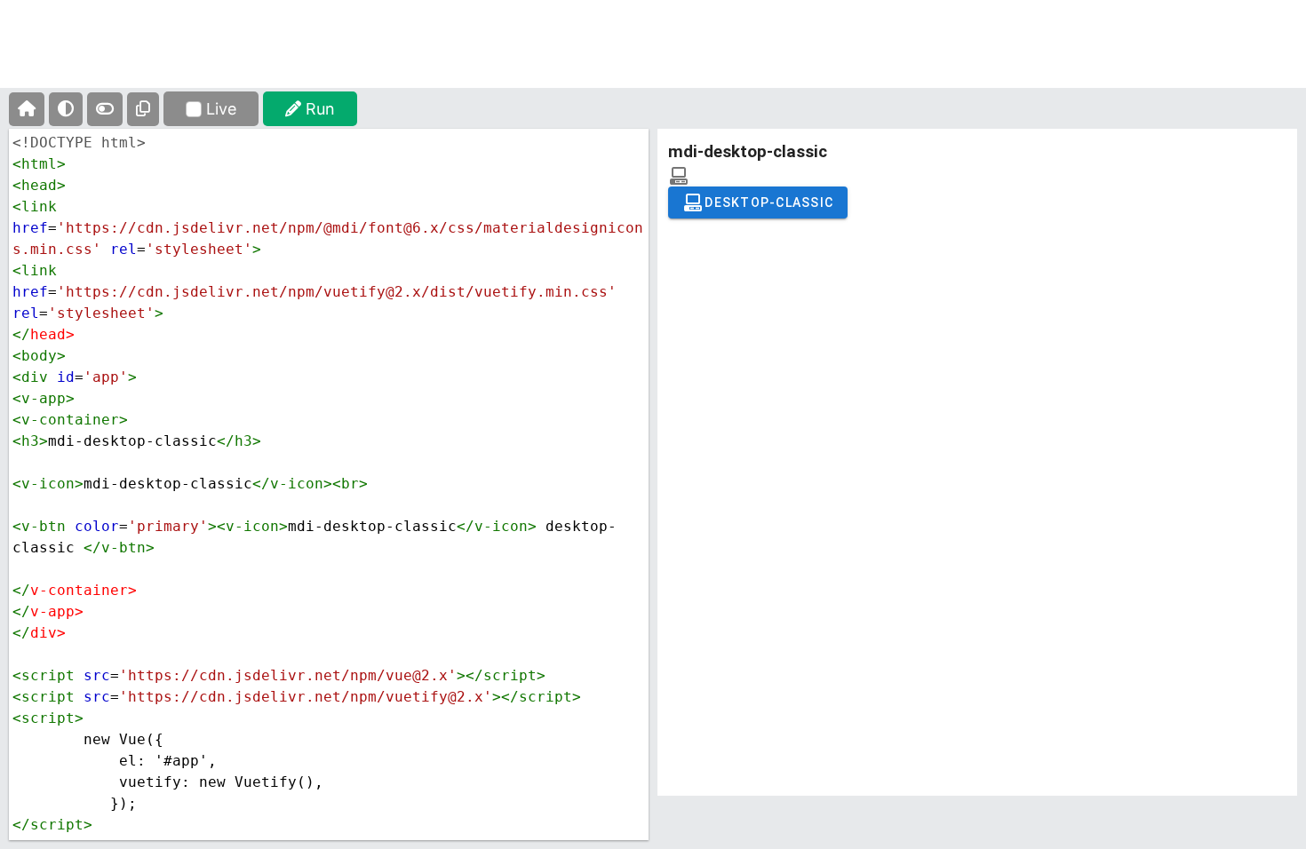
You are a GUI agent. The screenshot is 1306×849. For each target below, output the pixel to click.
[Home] (26, 109)
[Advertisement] (653, 58)
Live (221, 108)
